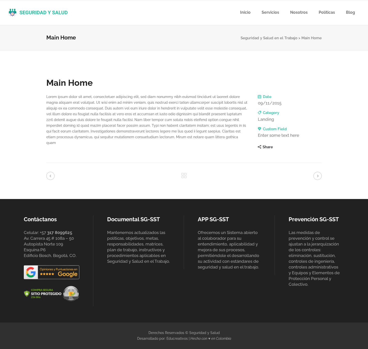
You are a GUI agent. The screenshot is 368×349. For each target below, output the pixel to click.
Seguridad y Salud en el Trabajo (269, 38)
